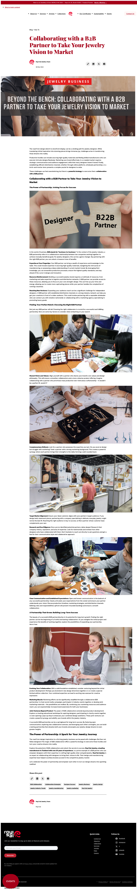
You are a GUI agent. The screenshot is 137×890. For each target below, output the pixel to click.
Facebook (122, 838)
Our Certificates (85, 13)
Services (43, 13)
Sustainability (99, 13)
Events (109, 13)
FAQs (95, 851)
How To (36, 30)
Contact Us (130, 13)
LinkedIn (121, 850)
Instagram (122, 842)
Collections (61, 13)
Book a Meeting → (100, 2)
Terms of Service (114, 882)
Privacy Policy (28, 864)
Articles (51, 13)
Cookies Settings (127, 882)
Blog (31, 30)
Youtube (121, 854)
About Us (33, 13)
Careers (96, 853)
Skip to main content (12, 7)
